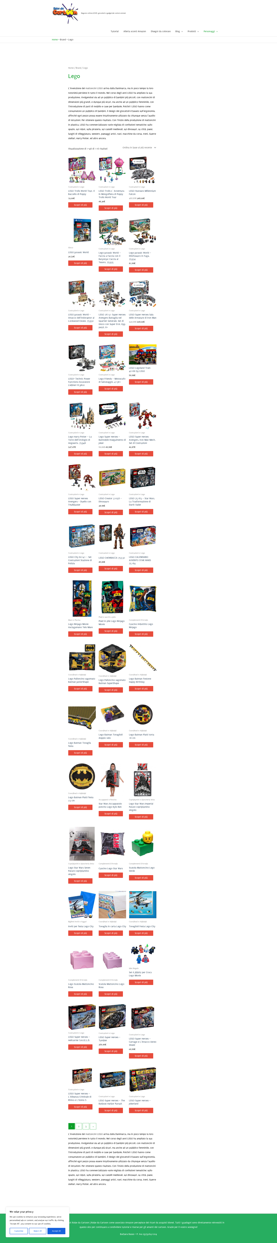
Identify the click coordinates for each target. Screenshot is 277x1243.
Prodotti (192, 31)
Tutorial (115, 31)
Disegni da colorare (161, 31)
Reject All (38, 1231)
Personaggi (209, 31)
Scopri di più (80, 205)
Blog (177, 31)
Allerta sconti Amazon (134, 31)
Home (55, 39)
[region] (37, 1222)
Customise (18, 1231)
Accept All (56, 1231)
